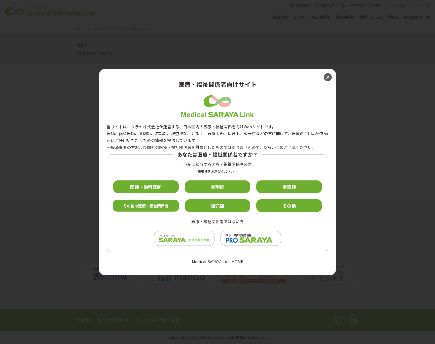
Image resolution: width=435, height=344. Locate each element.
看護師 (289, 186)
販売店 (217, 205)
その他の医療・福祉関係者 (145, 205)
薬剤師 (217, 186)
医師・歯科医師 (146, 186)
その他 (289, 205)
